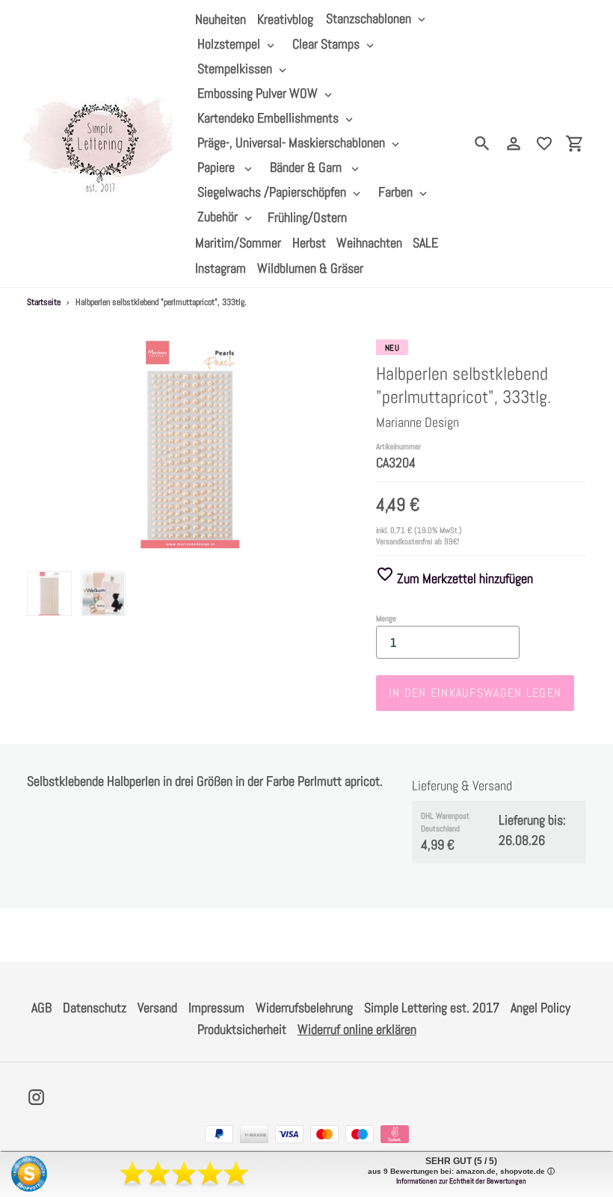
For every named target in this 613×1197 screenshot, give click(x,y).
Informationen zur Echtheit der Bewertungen (461, 1181)
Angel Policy (540, 1007)
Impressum (216, 1007)
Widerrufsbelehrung (304, 1007)
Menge (386, 618)
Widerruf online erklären (357, 1029)
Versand (157, 1007)
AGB (41, 1007)
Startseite (44, 302)
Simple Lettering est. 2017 (431, 1007)
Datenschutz (94, 1007)
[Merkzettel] (544, 143)
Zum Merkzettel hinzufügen (463, 578)
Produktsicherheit (241, 1029)
